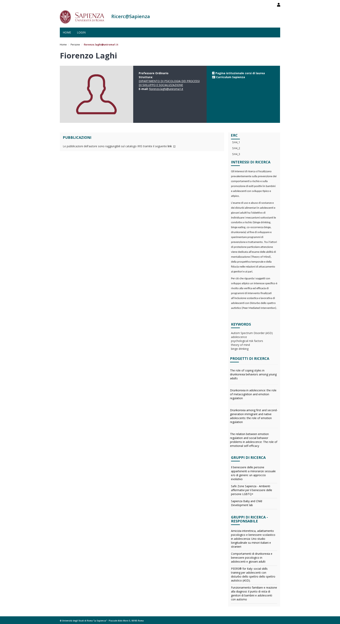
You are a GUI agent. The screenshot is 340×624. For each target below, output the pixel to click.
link (170, 146)
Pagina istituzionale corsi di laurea (240, 73)
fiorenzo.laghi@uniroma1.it (166, 89)
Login (81, 32)
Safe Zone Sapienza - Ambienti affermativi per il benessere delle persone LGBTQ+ (251, 490)
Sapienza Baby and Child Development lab (246, 503)
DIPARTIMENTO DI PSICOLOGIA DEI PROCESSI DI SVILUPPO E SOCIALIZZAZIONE (169, 83)
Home (67, 32)
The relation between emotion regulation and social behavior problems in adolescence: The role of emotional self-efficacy (253, 440)
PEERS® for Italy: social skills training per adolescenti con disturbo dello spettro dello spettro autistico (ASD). (253, 574)
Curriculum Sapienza (230, 77)
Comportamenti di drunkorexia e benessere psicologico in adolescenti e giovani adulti (251, 557)
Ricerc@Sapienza (130, 16)
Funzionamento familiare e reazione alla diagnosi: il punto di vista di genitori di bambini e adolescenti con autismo (254, 593)
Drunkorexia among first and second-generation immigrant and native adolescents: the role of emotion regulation (254, 416)
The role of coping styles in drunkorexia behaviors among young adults (253, 374)
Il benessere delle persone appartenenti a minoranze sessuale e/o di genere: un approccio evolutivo (253, 473)
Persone (75, 44)
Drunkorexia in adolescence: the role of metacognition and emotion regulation (253, 394)
